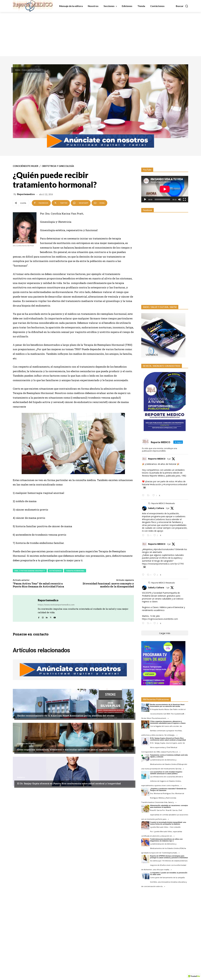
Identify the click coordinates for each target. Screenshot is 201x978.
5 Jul (169, 459)
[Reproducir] (145, 199)
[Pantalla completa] (184, 199)
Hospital (21, 710)
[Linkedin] (47, 617)
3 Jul (167, 508)
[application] (164, 189)
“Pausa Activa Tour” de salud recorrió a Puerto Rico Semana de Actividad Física (38, 585)
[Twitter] (51, 617)
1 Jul (167, 587)
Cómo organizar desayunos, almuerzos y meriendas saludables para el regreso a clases (67, 749)
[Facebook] (39, 617)
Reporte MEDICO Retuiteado (163, 503)
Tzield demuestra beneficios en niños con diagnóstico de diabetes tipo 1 (166, 840)
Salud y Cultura (156, 508)
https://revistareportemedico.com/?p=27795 (163, 563)
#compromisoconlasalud (175, 484)
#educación (155, 484)
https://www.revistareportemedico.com (56, 604)
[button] (182, 6)
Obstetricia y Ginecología (58, 166)
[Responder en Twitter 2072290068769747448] (143, 623)
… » (167, 718)
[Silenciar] (179, 199)
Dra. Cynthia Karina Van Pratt (29, 571)
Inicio (17, 70)
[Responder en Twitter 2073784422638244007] (143, 495)
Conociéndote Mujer (31, 70)
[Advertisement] (100, 34)
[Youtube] (55, 617)
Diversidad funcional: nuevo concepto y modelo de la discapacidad (108, 585)
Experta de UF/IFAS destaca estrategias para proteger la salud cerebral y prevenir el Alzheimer (169, 857)
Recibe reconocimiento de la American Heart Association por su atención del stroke (65, 715)
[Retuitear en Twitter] (149, 503)
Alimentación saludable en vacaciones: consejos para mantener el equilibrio (169, 806)
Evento (21, 777)
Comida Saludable (26, 743)
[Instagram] (43, 617)
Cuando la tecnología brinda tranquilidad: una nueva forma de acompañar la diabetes (168, 823)
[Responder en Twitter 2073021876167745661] (143, 535)
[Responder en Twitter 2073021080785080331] (143, 575)
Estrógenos (55, 571)
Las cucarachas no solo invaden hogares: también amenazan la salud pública (166, 772)
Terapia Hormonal (75, 571)
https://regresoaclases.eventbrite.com (160, 618)
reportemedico (26, 194)
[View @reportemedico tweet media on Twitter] (144, 487)
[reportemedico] (25, 608)
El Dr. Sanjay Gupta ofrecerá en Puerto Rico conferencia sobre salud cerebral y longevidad (69, 783)
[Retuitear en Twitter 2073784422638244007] (149, 495)
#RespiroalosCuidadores (153, 519)
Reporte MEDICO (156, 458)
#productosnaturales (164, 549)
